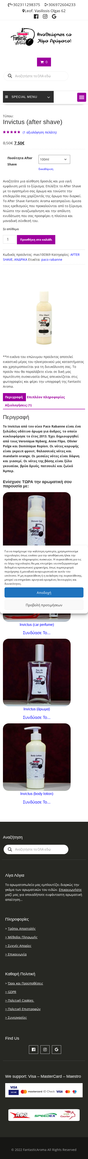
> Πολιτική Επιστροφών (23, 1009)
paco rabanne (51, 259)
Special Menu (24, 97)
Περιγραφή (14, 397)
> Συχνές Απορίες (18, 946)
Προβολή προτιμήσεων (44, 605)
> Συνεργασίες (16, 1017)
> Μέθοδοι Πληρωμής (21, 937)
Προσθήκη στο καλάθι (36, 240)
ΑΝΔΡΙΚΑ (20, 259)
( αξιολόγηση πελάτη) (40, 132)
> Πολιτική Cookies (19, 1000)
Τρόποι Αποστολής (22, 928)
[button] (81, 97)
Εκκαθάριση (46, 169)
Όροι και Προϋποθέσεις (25, 983)
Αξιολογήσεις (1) (18, 405)
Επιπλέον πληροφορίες (46, 397)
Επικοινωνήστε (70, 889)
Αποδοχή (44, 592)
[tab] (14, 397)
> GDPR (10, 992)
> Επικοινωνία (16, 954)
